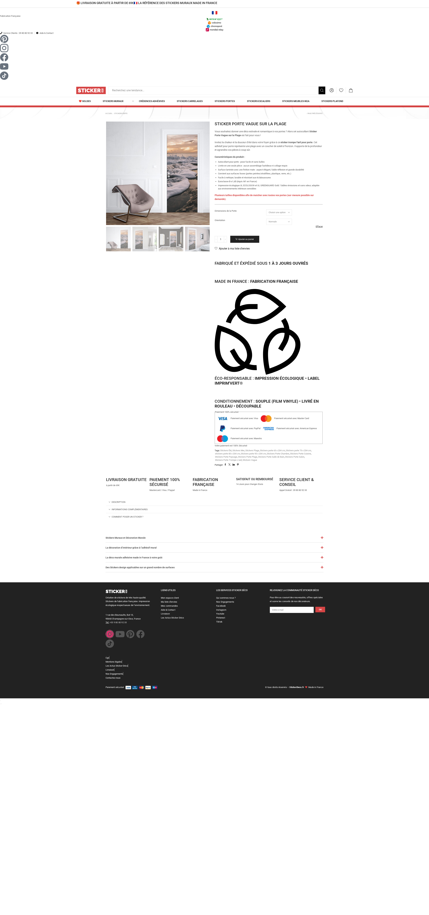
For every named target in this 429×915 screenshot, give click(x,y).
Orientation (220, 220)
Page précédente (315, 113)
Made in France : (256, 281)
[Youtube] (120, 634)
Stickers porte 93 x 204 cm (253, 453)
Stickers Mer (238, 450)
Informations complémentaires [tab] (130, 509)
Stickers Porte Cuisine (300, 453)
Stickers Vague (250, 460)
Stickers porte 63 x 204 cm (272, 450)
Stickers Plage (252, 450)
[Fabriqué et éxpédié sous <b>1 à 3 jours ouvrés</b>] (219, 256)
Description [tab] (118, 502)
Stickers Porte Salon (294, 457)
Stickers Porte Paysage (226, 457)
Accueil (108, 113)
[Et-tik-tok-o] (110, 643)
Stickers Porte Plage (247, 457)
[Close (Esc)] (0, 700)
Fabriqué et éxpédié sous (261, 263)
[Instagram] (110, 634)
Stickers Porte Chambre (278, 453)
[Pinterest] (130, 634)
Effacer (319, 226)
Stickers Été (226, 450)
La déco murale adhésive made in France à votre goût (134, 557)
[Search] (322, 90)
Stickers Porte (121, 113)
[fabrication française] (197, 472)
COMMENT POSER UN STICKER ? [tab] (127, 517)
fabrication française (205, 482)
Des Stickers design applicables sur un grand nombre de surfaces (140, 567)
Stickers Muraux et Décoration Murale (126, 537)
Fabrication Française (10, 16)
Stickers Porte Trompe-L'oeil (228, 460)
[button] (332, 90)
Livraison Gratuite (126, 479)
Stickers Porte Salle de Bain (271, 457)
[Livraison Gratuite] (110, 472)
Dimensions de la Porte (226, 211)
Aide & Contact (46, 33)
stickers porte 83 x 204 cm (227, 453)
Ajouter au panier (246, 239)
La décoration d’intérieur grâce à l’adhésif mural (131, 547)
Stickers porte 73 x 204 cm (298, 450)
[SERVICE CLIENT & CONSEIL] (283, 472)
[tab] (214, 502)
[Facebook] (140, 634)
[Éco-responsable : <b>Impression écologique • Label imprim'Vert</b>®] (257, 332)
